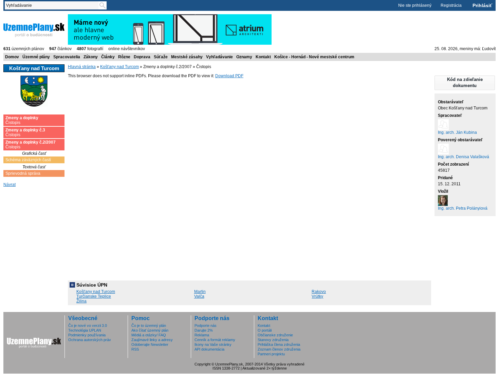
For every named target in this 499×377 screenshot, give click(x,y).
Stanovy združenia (273, 340)
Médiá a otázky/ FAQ (148, 335)
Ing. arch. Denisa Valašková (463, 156)
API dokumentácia (209, 349)
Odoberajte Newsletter (149, 344)
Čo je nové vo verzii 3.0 (87, 325)
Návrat (9, 184)
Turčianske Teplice (93, 296)
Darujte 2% (204, 330)
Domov (12, 57)
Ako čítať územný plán (149, 330)
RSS (135, 349)
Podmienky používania (87, 335)
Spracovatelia (66, 57)
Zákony (91, 57)
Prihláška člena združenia (279, 344)
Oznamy (244, 57)
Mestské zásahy (187, 57)
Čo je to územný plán (148, 325)
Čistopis (21, 120)
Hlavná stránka (82, 66)
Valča (199, 296)
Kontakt (263, 57)
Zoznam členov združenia (279, 349)
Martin (200, 291)
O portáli (265, 330)
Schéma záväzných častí (28, 160)
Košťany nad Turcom (119, 66)
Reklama (202, 335)
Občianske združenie (275, 335)
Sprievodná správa (22, 173)
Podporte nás (206, 325)
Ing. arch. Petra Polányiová (462, 208)
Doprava (142, 57)
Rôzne (124, 57)
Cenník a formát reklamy (215, 340)
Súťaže (161, 57)
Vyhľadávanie (219, 57)
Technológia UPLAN (84, 330)
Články (108, 57)
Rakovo (319, 291)
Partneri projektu (271, 354)
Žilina (81, 301)
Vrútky (317, 296)
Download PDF (229, 76)
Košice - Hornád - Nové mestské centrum (314, 57)
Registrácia (451, 5)
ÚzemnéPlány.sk (19, 16)
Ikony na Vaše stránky (213, 344)
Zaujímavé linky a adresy (152, 340)
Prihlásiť (482, 5)
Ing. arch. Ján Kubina (457, 132)
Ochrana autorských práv (89, 340)
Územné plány (36, 57)
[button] (465, 83)
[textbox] (53, 5)
